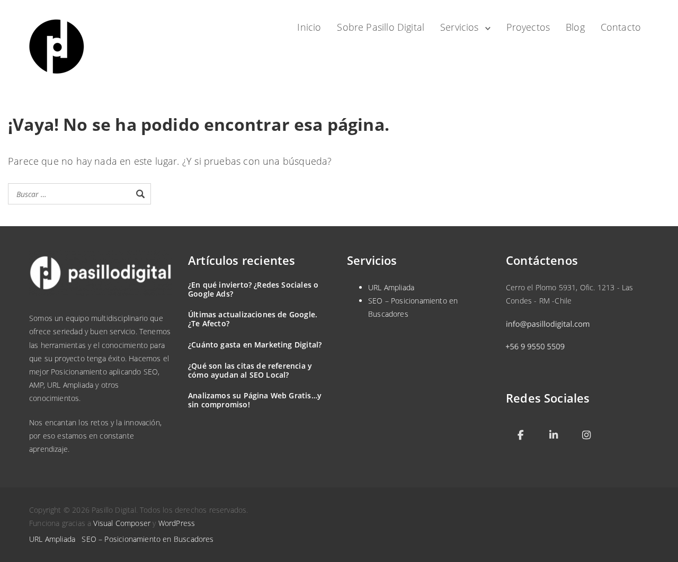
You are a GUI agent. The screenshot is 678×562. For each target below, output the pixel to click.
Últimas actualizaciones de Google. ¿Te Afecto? (252, 318)
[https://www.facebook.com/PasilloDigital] (521, 436)
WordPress (176, 523)
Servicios (459, 27)
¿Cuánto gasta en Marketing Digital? (255, 345)
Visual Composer (121, 523)
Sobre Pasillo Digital (380, 27)
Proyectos (528, 27)
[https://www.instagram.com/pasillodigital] (586, 436)
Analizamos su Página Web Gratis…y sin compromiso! (255, 399)
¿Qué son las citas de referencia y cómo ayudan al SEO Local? (250, 370)
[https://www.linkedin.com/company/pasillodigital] (553, 436)
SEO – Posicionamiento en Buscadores (147, 539)
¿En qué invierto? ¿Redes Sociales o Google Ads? (253, 289)
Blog (575, 27)
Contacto (621, 27)
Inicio (309, 27)
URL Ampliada (391, 287)
